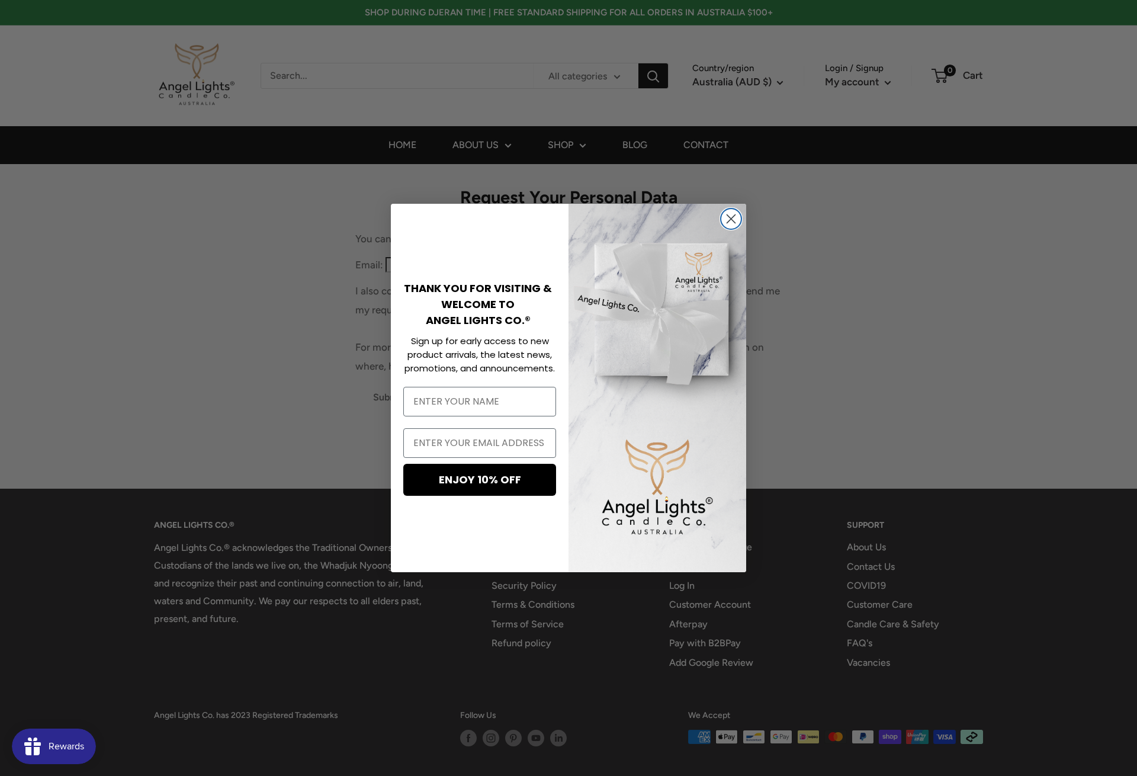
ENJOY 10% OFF (480, 479)
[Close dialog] (731, 219)
